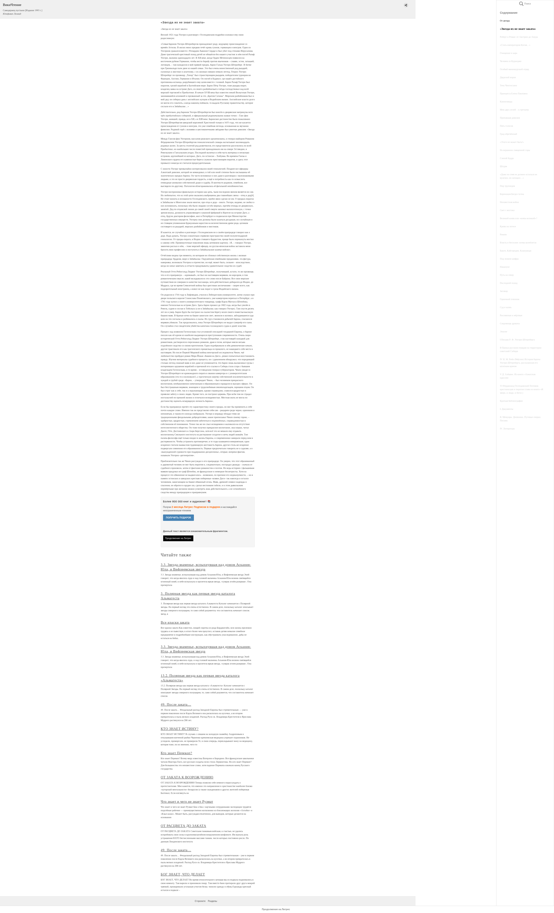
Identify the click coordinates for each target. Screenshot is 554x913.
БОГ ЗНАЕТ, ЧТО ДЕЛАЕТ (183, 874)
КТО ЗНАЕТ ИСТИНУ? (180, 728)
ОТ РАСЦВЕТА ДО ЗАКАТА (183, 825)
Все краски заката (175, 622)
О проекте (200, 901)
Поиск (524, 3)
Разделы (212, 901)
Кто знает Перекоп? (176, 753)
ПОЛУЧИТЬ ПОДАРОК (178, 517)
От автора (505, 20)
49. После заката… (176, 704)
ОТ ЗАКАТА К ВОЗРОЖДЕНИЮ (187, 777)
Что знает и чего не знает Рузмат (187, 801)
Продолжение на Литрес (178, 538)
